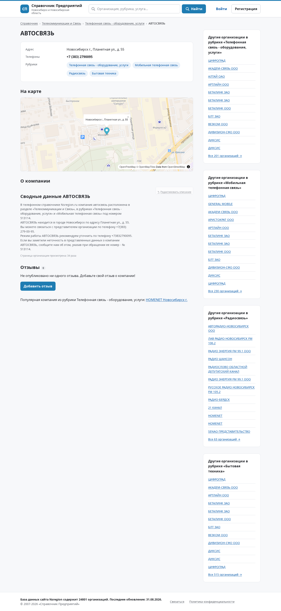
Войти (221, 9)
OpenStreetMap (176, 166)
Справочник (29, 23)
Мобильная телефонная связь (156, 65)
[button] (107, 131)
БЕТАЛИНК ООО (219, 108)
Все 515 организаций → (225, 574)
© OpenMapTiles (145, 166)
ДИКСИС (214, 140)
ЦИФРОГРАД (216, 60)
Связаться (177, 602)
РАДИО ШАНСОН (220, 359)
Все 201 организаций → (225, 156)
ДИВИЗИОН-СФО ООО (224, 132)
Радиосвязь (77, 73)
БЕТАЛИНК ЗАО (219, 92)
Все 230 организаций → (225, 291)
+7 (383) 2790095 (80, 56)
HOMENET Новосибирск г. (166, 299)
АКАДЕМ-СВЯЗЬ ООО (223, 68)
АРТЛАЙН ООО (218, 84)
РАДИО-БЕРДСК (219, 400)
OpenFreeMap (128, 166)
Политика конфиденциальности (212, 602)
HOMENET (215, 416)
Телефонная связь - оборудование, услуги (114, 23)
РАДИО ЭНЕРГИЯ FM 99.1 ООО (229, 351)
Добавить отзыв (38, 286)
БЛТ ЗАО (214, 116)
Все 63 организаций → (224, 439)
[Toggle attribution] (188, 166)
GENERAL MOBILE (220, 204)
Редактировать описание (174, 192)
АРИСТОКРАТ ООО (221, 220)
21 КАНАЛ (215, 408)
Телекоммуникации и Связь (61, 23)
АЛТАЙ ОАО (216, 76)
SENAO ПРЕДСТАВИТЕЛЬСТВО (229, 431)
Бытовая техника (104, 73)
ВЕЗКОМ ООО (218, 124)
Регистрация (246, 9)
